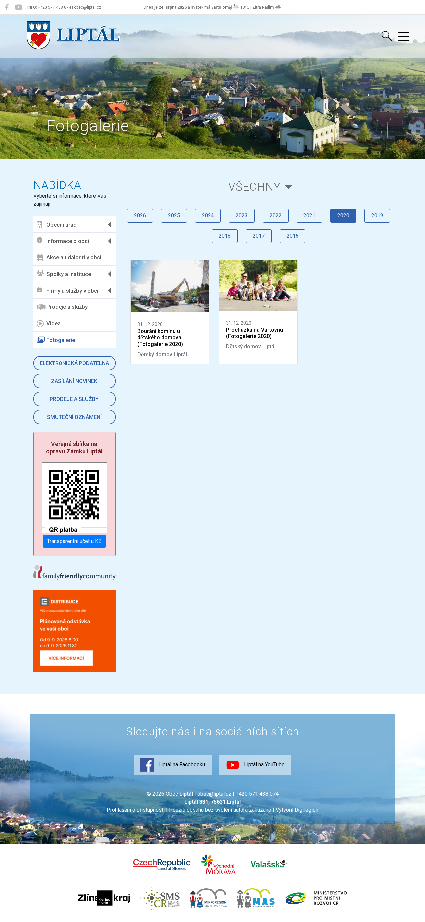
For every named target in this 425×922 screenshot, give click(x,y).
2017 (259, 236)
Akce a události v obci (73, 257)
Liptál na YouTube (264, 764)
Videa (53, 323)
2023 (242, 215)
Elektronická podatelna (74, 363)
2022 (276, 215)
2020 (343, 215)
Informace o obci (67, 241)
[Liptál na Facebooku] (7, 7)
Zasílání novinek (74, 381)
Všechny (254, 186)
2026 (140, 215)
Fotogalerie (60, 340)
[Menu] (403, 37)
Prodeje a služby (67, 306)
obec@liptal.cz (214, 794)
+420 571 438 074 (257, 794)
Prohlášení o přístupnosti (136, 810)
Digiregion (306, 810)
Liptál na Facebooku (181, 764)
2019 (377, 215)
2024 (208, 215)
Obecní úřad (61, 224)
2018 (225, 236)
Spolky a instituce (68, 274)
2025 (174, 215)
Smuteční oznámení (74, 417)
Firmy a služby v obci (72, 290)
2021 (309, 215)
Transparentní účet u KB (74, 541)
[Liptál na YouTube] (18, 7)
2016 (292, 236)
